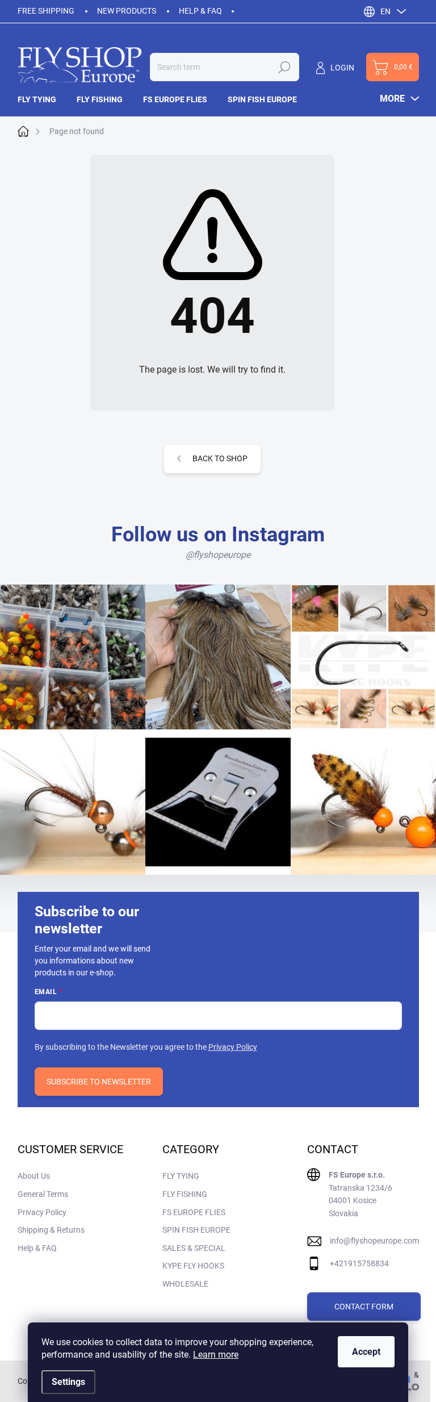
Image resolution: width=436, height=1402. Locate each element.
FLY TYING (180, 1175)
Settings (68, 1381)
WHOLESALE (185, 1283)
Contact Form (363, 1306)
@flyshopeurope (218, 554)
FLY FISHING (184, 1194)
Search (284, 67)
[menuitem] (42, 99)
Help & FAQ (200, 10)
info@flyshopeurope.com (374, 1240)
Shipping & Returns (51, 1229)
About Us (34, 1175)
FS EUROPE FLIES (193, 1212)
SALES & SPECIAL (193, 1248)
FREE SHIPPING (46, 10)
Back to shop (220, 458)
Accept (366, 1351)
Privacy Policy (232, 1047)
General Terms (43, 1194)
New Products (126, 10)
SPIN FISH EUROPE (196, 1229)
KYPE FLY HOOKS (193, 1265)
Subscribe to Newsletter (99, 1081)
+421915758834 (359, 1263)
